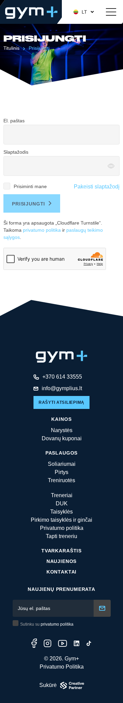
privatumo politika (42, 230)
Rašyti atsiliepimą (61, 402)
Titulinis (11, 48)
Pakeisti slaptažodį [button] (97, 186)
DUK (62, 503)
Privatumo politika (61, 528)
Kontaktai (61, 572)
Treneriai (61, 495)
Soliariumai (62, 464)
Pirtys (61, 472)
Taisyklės (61, 512)
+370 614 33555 (62, 377)
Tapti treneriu (61, 536)
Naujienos (61, 561)
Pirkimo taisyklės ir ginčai (61, 520)
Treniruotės (61, 480)
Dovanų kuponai (62, 438)
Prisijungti (39, 48)
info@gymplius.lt (62, 388)
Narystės (61, 430)
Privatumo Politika (62, 667)
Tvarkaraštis (61, 550)
